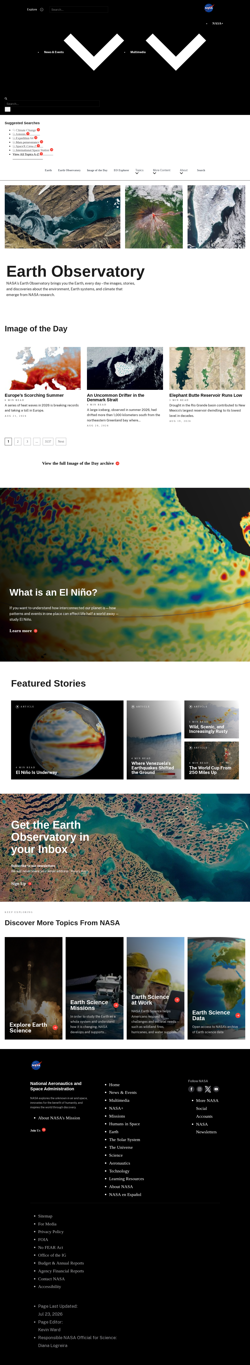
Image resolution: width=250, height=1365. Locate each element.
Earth (48, 170)
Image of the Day (97, 170)
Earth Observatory (69, 170)
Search (201, 170)
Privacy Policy (80, 871)
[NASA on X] (208, 1089)
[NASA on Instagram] (199, 1089)
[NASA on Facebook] (191, 1089)
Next (61, 441)
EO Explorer (121, 170)
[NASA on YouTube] (216, 1089)
